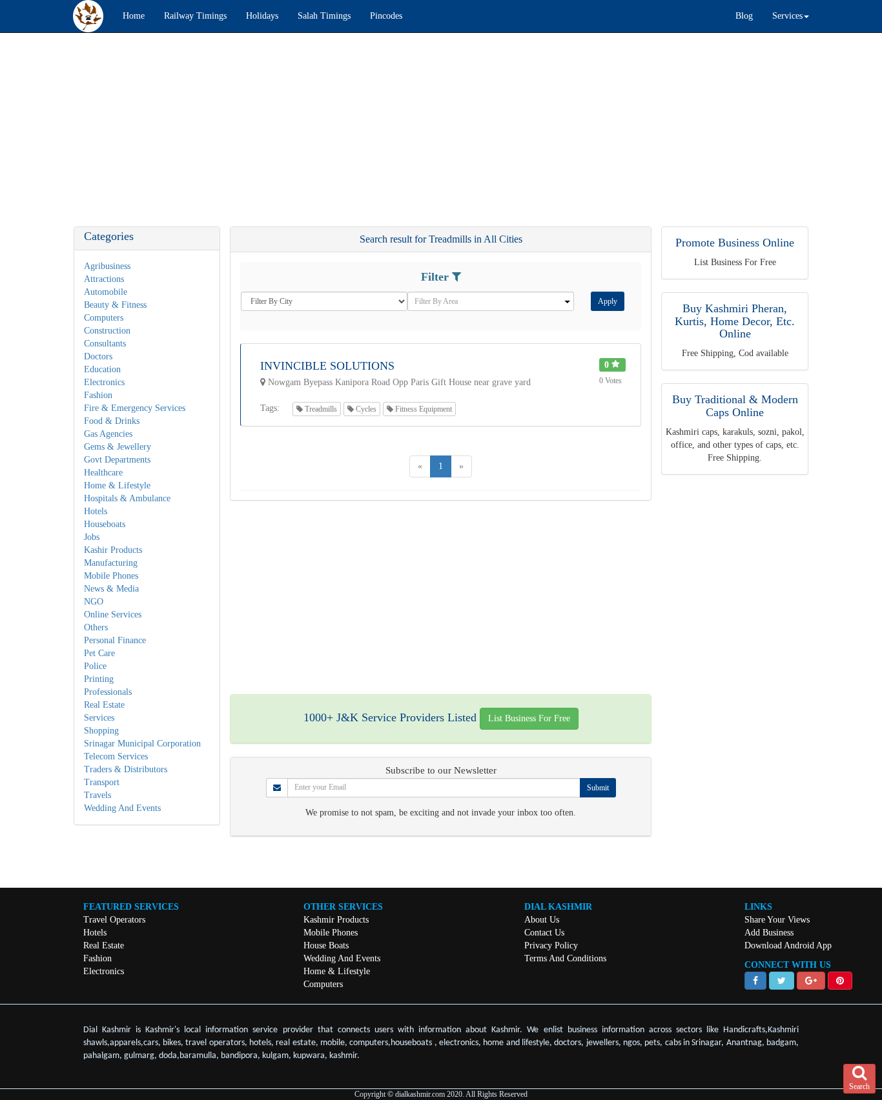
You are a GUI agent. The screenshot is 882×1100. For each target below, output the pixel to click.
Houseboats (104, 524)
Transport (101, 782)
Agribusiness (107, 266)
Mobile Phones (111, 576)
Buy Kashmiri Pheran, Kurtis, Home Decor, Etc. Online (735, 321)
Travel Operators (114, 920)
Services (99, 718)
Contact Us (544, 932)
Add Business (769, 932)
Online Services (112, 614)
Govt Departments (117, 460)
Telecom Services (116, 756)
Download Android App (788, 945)
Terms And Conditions (565, 958)
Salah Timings (324, 16)
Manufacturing (111, 563)
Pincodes (386, 16)
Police (95, 666)
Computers (103, 318)
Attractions (104, 279)
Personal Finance (115, 640)
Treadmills (320, 409)
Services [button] (787, 16)
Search (859, 1086)
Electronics (104, 382)
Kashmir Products (336, 920)
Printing (99, 679)
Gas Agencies (108, 434)
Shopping (101, 730)
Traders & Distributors (125, 769)
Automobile (105, 292)
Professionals (108, 692)
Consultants (105, 343)
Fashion (98, 395)
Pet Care (99, 653)
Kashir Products (113, 550)
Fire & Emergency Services (134, 408)
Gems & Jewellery (117, 447)
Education (102, 369)
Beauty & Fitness (115, 305)
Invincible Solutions (327, 365)
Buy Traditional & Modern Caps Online (735, 406)
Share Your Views (777, 920)
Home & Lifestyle (117, 485)
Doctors (98, 356)
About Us (541, 920)
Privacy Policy (551, 945)
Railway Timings (195, 16)
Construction (107, 330)
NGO (93, 601)
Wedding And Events (122, 808)
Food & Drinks (111, 421)
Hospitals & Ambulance (127, 498)
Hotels (95, 511)
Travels (97, 795)
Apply (607, 301)
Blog (744, 16)
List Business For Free (529, 718)
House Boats (326, 945)
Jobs (91, 537)
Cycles (365, 409)
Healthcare (103, 472)
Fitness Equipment (422, 409)
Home (134, 16)
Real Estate (104, 705)
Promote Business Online (734, 242)
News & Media (111, 589)
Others (96, 627)
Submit (598, 787)
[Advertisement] (387, 136)
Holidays (262, 16)
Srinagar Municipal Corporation (142, 743)
